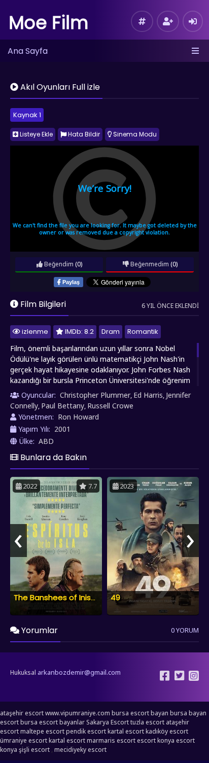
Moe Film (49, 22)
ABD (46, 441)
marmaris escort (111, 740)
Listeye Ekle (35, 134)
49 (115, 597)
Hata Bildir (83, 134)
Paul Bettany (62, 405)
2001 (62, 429)
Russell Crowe (110, 405)
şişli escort (34, 749)
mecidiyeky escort (80, 749)
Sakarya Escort (107, 722)
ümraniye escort (23, 740)
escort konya (156, 740)
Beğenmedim (149, 264)
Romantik (142, 331)
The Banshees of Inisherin (61, 597)
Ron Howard (78, 417)
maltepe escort (42, 731)
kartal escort (126, 731)
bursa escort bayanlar (52, 722)
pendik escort (86, 731)
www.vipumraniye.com (77, 713)
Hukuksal (23, 672)
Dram (110, 331)
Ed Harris (148, 395)
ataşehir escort (22, 713)
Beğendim (58, 264)
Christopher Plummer (95, 395)
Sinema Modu (134, 134)
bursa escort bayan (140, 713)
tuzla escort (147, 722)
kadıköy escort (167, 731)
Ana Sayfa (28, 51)
